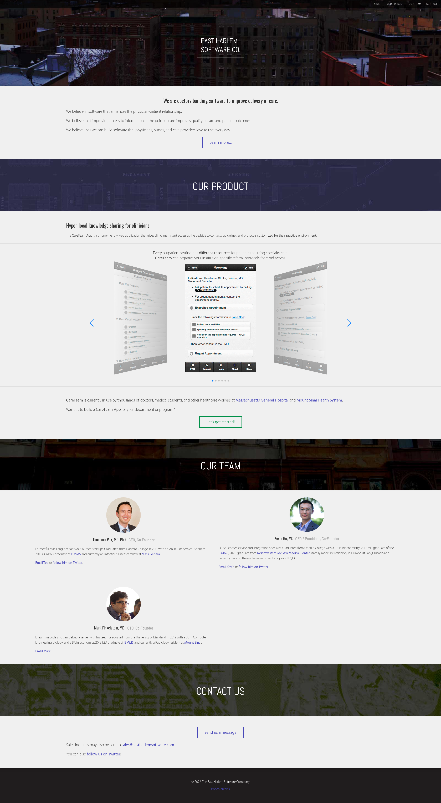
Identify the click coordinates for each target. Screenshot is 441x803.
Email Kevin (226, 567)
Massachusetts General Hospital (262, 400)
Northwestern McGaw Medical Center (283, 553)
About (378, 4)
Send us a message (220, 732)
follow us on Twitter (103, 754)
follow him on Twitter (67, 563)
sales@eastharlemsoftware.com (148, 745)
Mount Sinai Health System (319, 400)
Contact (431, 4)
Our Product (395, 4)
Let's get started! (221, 422)
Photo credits (220, 789)
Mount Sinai (192, 642)
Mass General (151, 554)
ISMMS (76, 554)
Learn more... (220, 142)
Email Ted (42, 563)
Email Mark (42, 651)
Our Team (415, 4)
